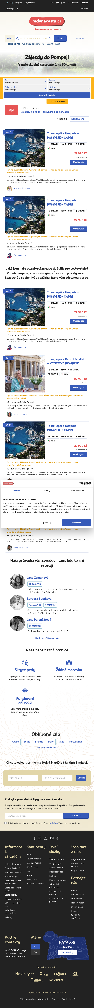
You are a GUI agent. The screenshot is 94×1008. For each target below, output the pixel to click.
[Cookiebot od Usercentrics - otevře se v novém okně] (80, 483)
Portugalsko (75, 742)
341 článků (35, 604)
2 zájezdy (50, 604)
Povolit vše (76, 523)
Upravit (45, 523)
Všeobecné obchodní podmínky (34, 999)
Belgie (27, 742)
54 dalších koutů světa (48, 747)
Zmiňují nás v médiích (47, 967)
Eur (35, 952)
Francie (39, 742)
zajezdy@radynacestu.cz (15, 956)
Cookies (55, 999)
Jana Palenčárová (21, 548)
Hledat (60, 38)
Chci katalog (67, 953)
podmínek (53, 823)
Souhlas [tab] (16, 491)
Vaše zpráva (14, 775)
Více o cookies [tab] (77, 491)
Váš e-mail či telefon (52, 775)
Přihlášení (80, 38)
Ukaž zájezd (78, 162)
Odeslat (81, 778)
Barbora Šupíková (22, 188)
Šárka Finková (20, 255)
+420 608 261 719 (31, 44)
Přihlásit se (76, 816)
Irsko (51, 742)
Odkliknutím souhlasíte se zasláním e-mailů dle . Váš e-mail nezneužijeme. (44, 823)
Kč (35, 946)
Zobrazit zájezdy (47, 95)
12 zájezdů (35, 625)
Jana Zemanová (21, 414)
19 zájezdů (35, 583)
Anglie (15, 742)
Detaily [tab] (47, 491)
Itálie (53, 148)
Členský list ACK (68, 999)
